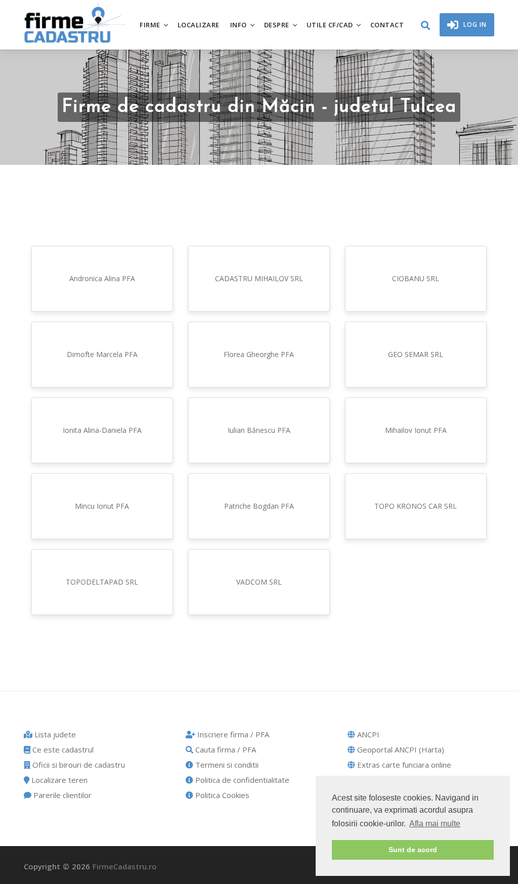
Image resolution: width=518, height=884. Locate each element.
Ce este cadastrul (62, 749)
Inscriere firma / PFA (232, 734)
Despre (276, 24)
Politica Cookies (221, 795)
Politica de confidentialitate (241, 780)
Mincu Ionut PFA (102, 506)
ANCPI (367, 734)
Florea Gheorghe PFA (259, 354)
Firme (150, 24)
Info (238, 24)
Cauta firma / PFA (224, 749)
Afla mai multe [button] (434, 823)
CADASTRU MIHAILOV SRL (259, 278)
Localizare (199, 24)
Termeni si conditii (225, 765)
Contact (387, 24)
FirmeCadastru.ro (125, 866)
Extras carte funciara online (403, 765)
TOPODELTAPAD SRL (102, 582)
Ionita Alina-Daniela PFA (102, 430)
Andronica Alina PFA (102, 278)
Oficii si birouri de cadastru (77, 765)
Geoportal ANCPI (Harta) (399, 749)
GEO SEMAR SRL (415, 354)
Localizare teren (58, 780)
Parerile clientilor (61, 795)
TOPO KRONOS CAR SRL (415, 506)
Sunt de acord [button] (412, 850)
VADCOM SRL (259, 582)
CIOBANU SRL (415, 278)
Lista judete (54, 734)
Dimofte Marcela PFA (102, 354)
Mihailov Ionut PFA (416, 430)
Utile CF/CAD (330, 24)
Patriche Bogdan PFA (259, 506)
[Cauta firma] (425, 25)
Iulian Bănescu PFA (259, 430)
